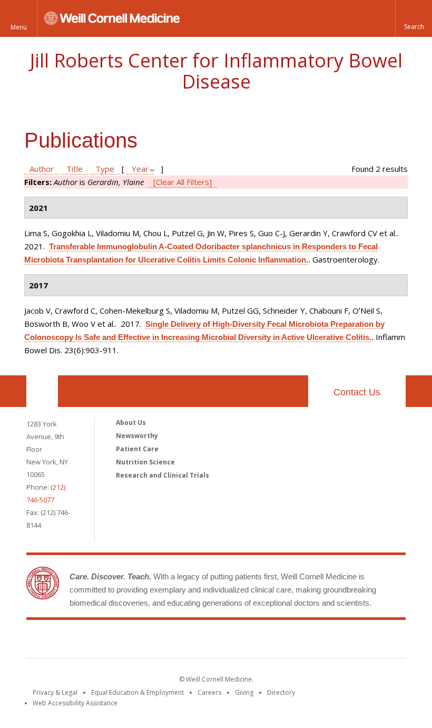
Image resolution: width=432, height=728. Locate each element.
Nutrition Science (145, 462)
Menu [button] (19, 27)
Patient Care (137, 448)
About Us (131, 422)
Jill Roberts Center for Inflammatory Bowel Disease (216, 70)
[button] (413, 18)
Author (42, 168)
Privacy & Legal (55, 692)
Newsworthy (137, 435)
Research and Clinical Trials (162, 475)
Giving (244, 692)
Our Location (42, 391)
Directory (281, 692)
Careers (209, 692)
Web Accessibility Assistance (75, 702)
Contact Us (356, 392)
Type (104, 168)
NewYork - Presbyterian (304, 641)
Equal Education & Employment (137, 692)
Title (74, 168)
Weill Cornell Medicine (139, 641)
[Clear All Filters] (182, 182)
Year (140, 168)
